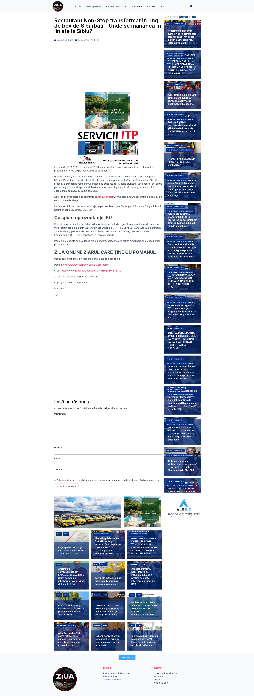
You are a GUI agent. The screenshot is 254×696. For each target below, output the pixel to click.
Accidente (137, 6)
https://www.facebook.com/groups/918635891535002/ (91, 270)
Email (57, 458)
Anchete (151, 6)
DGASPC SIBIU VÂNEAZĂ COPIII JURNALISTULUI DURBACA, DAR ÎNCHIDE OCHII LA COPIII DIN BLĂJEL (181, 281)
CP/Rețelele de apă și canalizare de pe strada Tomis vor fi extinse (71, 550)
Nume (58, 448)
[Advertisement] (108, 71)
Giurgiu (97, 625)
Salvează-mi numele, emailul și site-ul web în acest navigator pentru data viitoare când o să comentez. (108, 480)
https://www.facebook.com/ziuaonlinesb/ (86, 264)
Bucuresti (134, 564)
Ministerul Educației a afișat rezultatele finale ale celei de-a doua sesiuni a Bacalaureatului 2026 (144, 608)
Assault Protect (105, 196)
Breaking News (93, 6)
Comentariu (61, 414)
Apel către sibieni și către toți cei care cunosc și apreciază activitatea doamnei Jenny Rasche (69, 639)
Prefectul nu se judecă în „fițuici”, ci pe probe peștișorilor (181, 162)
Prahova (97, 595)
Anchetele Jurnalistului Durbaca (180, 58)
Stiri (162, 6)
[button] (191, 6)
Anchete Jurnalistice (116, 6)
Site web (58, 469)
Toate (78, 6)
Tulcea (103, 564)
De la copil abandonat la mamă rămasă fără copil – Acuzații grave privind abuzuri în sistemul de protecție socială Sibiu (182, 250)
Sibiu (169, 63)
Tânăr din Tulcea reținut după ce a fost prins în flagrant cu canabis (108, 581)
